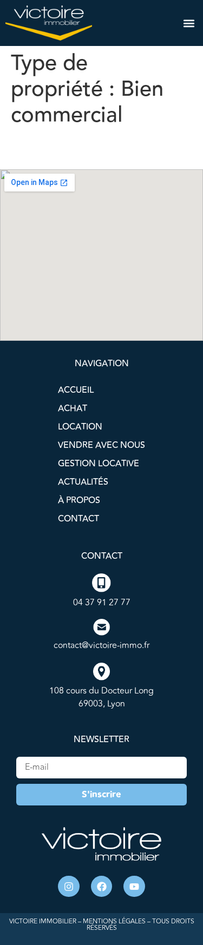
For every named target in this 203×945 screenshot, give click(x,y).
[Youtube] (134, 886)
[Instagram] (69, 886)
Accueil (76, 390)
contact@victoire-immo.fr (101, 645)
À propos (79, 500)
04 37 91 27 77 (101, 602)
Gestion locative (98, 463)
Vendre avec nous (101, 445)
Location (80, 426)
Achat (72, 408)
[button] (189, 23)
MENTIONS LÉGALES (114, 921)
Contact (78, 518)
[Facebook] (102, 886)
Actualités (83, 481)
